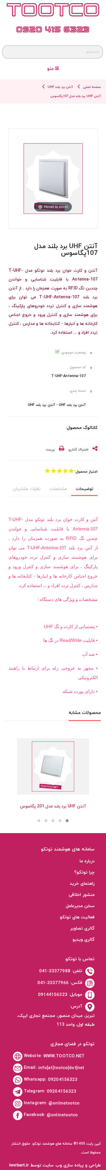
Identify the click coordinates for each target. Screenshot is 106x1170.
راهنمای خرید (82, 884)
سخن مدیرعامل (80, 906)
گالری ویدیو (83, 940)
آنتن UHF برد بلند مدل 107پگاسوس (75, 96)
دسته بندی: (77, 391)
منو (51, 69)
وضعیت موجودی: (72, 352)
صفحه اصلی (92, 87)
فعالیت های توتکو (77, 917)
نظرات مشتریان (26, 489)
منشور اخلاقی (82, 895)
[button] (67, 821)
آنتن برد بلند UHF (60, 87)
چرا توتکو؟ (84, 872)
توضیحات (84, 489)
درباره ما (87, 861)
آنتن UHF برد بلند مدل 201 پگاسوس (53, 806)
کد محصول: (77, 367)
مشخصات (58, 489)
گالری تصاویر (82, 928)
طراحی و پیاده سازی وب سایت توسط (55, 1165)
